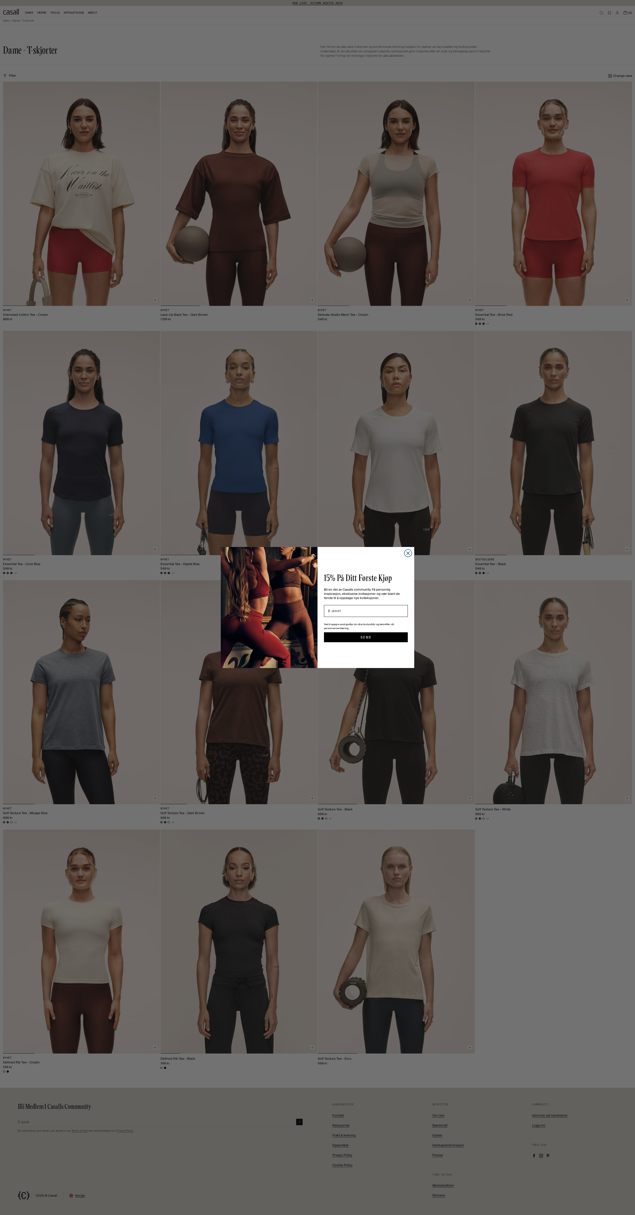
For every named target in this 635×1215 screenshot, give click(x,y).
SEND (365, 637)
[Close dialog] (408, 553)
